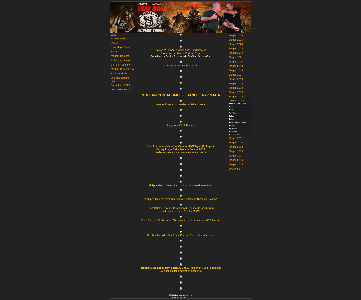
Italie (231, 107)
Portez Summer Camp (237, 122)
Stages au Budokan (236, 101)
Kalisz (231, 119)
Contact (114, 35)
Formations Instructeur (237, 104)
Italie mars (233, 132)
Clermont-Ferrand (236, 135)
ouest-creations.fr (186, 295)
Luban (231, 116)
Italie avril (233, 128)
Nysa (231, 110)
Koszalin (232, 125)
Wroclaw (232, 113)
